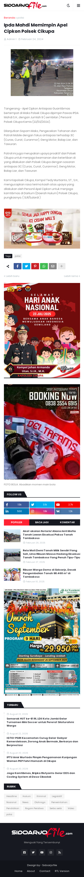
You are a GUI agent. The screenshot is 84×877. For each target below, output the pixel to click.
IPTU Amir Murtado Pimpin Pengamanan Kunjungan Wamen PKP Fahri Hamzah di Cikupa (42, 759)
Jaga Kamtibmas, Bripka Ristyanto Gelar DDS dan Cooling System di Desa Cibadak (41, 774)
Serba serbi (56, 808)
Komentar (67, 522)
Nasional (11, 802)
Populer (16, 522)
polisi (20, 18)
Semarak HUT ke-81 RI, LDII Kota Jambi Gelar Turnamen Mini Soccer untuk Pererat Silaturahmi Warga (40, 722)
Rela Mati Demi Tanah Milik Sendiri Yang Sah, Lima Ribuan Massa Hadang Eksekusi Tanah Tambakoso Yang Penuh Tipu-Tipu (51, 554)
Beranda (9, 18)
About (31, 871)
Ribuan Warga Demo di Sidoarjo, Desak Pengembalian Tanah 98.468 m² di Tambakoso (49, 573)
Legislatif (57, 796)
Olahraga (39, 802)
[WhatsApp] (44, 266)
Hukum (27, 796)
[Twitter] (26, 266)
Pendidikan (12, 808)
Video (71, 808)
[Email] (53, 266)
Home (18, 871)
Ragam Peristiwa (34, 808)
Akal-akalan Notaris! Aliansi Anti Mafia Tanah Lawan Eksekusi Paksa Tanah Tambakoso (49, 534)
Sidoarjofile (49, 865)
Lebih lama (71, 276)
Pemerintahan (59, 802)
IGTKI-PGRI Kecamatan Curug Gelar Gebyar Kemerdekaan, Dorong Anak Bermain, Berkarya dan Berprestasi (42, 741)
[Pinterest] (35, 266)
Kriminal (41, 796)
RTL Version (62, 871)
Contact (44, 871)
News (25, 802)
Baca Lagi (42, 522)
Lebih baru (12, 276)
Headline (11, 796)
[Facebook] (17, 266)
